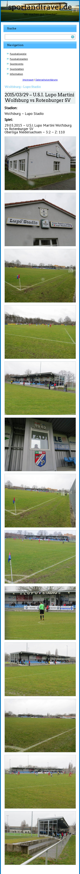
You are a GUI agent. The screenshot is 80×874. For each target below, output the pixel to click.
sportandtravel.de (40, 6)
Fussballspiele (18, 53)
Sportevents (16, 63)
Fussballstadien (19, 58)
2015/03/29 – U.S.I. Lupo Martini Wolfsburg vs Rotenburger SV (39, 97)
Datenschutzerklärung (46, 79)
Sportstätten (17, 68)
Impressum (28, 79)
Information (16, 73)
